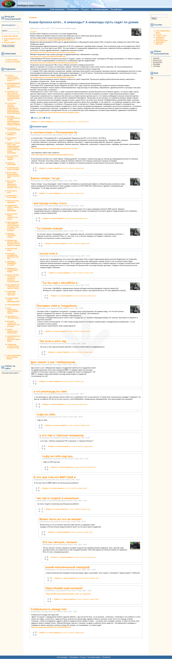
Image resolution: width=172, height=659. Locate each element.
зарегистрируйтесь (47, 121)
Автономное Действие (160, 43)
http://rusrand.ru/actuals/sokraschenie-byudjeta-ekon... (58, 112)
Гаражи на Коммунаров (11, 163)
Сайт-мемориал (57, 9)
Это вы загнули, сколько (59, 542)
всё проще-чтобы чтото (50, 203)
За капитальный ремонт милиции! (13, 168)
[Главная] (8, 7)
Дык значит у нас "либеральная (53, 362)
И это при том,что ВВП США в (55, 477)
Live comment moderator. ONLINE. (13, 129)
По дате (85, 9)
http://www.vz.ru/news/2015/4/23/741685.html (48, 56)
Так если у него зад (52, 341)
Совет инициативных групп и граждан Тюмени (12, 310)
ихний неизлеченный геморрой (67, 567)
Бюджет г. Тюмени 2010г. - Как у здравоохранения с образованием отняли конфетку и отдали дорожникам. (13, 148)
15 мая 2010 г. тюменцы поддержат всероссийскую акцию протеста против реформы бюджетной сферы (13, 108)
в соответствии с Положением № (54, 132)
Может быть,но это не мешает (60, 519)
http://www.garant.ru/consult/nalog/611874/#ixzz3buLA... (52, 77)
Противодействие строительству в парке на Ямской (13, 286)
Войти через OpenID (11, 36)
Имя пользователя (9, 25)
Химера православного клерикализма (12, 331)
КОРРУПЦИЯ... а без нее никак (12, 196)
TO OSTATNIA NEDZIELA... (11, 133)
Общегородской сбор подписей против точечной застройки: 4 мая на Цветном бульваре (13, 226)
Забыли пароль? (10, 42)
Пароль (5, 30)
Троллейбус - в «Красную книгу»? (13, 317)
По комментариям (99, 9)
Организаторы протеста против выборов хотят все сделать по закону (13, 243)
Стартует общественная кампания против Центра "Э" (13, 78)
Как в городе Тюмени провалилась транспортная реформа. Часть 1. (13, 184)
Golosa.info (25, 2)
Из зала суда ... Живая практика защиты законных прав (13, 175)
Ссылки (33, 32)
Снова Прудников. (13, 305)
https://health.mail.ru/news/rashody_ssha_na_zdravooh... (69, 594)
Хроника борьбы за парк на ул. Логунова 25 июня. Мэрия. (13, 338)
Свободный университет (160, 38)
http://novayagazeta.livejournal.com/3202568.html (51, 627)
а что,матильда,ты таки (50, 391)
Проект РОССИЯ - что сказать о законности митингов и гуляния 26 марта (13, 278)
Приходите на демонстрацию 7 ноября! (13, 270)
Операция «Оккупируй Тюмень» (11, 235)
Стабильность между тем (48, 609)
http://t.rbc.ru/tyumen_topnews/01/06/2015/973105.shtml (52, 40)
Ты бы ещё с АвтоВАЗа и (60, 282)
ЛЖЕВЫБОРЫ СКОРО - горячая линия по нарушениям (13, 208)
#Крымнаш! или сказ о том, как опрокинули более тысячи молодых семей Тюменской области (13, 96)
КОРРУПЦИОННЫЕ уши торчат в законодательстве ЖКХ (13, 86)
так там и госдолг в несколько (58, 498)
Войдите (34, 121)
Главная (33, 18)
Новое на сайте (12, 60)
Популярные (73, 9)
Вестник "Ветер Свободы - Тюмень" (12, 157)
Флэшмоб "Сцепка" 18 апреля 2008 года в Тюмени (13, 324)
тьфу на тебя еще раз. (57, 456)
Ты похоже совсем (49, 228)
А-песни (158, 34)
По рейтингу (116, 9)
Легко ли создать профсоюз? (13, 201)
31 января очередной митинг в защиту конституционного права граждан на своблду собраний (13, 121)
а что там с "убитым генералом (61, 435)
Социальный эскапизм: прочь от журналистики (13, 346)
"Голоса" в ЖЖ (161, 36)
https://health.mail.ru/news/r (64, 588)
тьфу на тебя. (46, 414)
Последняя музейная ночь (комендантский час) (12, 256)
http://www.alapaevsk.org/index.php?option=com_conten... (55, 148)
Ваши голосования (13, 62)
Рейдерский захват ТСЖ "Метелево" (11, 293)
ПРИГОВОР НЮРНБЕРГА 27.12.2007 (11, 263)
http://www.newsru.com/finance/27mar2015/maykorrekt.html (54, 63)
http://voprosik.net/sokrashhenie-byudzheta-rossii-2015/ (52, 52)
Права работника (161, 40)
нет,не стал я (48, 253)
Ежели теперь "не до (45, 178)
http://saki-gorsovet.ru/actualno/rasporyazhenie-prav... (53, 155)
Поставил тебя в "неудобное (57, 305)
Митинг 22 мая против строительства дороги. (12, 216)
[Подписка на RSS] (152, 78)
